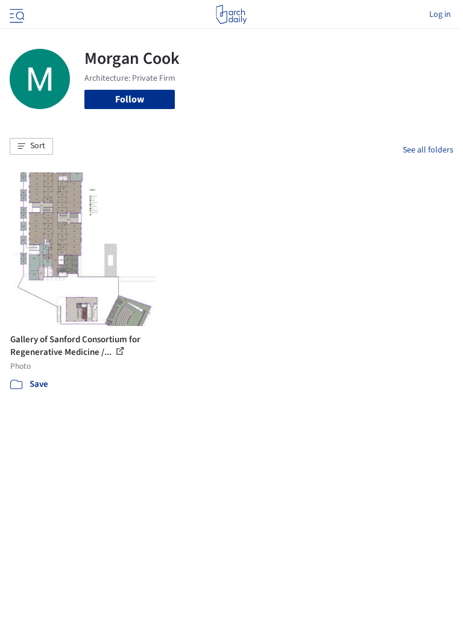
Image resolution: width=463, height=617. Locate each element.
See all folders (428, 150)
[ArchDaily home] (231, 14)
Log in (440, 14)
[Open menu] (15, 14)
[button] (31, 146)
